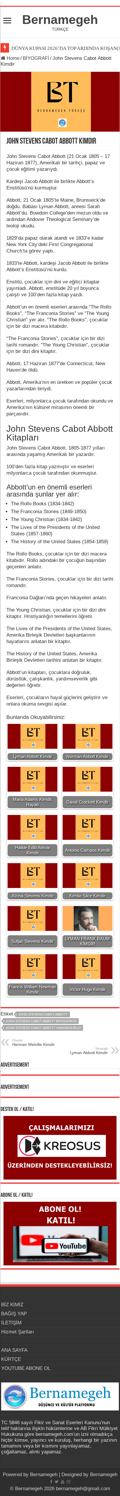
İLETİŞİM (11, 1323)
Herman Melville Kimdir (33, 1043)
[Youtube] (62, 1481)
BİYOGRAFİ (36, 58)
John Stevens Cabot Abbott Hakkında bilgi (43, 1028)
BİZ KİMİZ (12, 1304)
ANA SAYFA (14, 1350)
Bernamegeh (60, 20)
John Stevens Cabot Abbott (43, 1014)
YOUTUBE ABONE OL (25, 1368)
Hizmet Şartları (17, 1332)
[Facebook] (51, 1481)
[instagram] (68, 1481)
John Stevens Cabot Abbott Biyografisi (41, 1021)
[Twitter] (56, 1481)
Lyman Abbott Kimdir (89, 1051)
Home (12, 58)
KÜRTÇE (11, 1359)
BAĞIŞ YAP (14, 1313)
